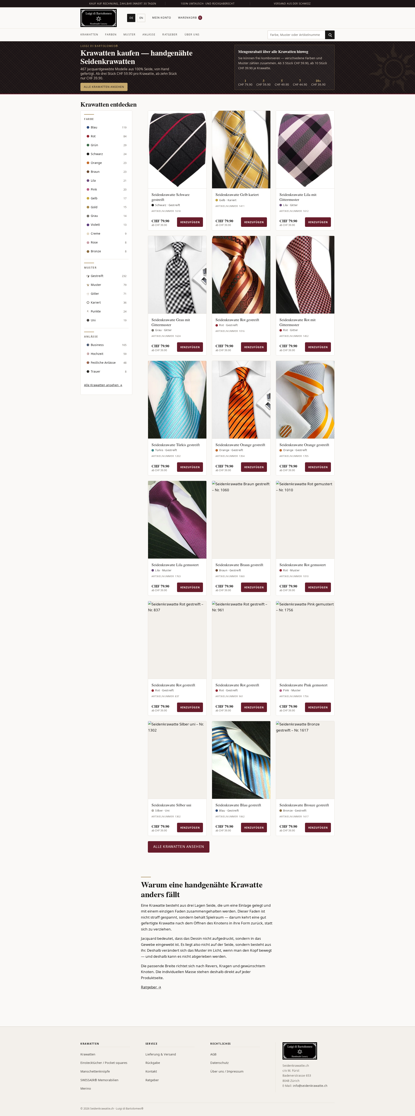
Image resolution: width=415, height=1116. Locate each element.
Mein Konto (161, 17)
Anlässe (148, 34)
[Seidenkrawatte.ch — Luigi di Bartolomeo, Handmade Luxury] (98, 18)
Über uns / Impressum (226, 1071)
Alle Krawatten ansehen (104, 87)
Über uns (192, 34)
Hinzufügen (190, 222)
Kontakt (151, 1071)
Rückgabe (152, 1063)
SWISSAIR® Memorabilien (99, 1080)
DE (131, 18)
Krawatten (89, 34)
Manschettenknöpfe (95, 1071)
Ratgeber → (151, 987)
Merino (85, 1088)
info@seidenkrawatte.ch (310, 1086)
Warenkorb (189, 17)
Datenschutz (219, 1063)
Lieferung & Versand (160, 1054)
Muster (129, 34)
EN (141, 18)
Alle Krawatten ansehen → (103, 385)
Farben (111, 34)
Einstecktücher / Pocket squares (103, 1063)
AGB (213, 1054)
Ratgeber (169, 34)
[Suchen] (330, 34)
